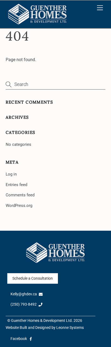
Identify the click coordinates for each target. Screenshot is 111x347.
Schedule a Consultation (32, 278)
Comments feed (20, 195)
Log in (11, 174)
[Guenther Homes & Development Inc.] (37, 23)
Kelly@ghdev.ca (24, 294)
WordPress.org (19, 205)
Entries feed (16, 184)
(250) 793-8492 (24, 304)
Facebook (19, 338)
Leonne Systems (70, 327)
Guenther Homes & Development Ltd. (42, 320)
